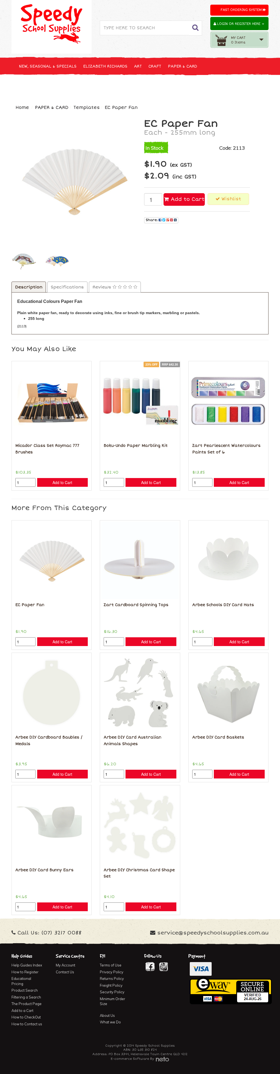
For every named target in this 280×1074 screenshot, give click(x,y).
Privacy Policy (111, 972)
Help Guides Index (26, 965)
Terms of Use (110, 965)
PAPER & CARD (182, 66)
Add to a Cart (22, 1010)
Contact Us (65, 972)
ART (138, 66)
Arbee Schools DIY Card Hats (223, 605)
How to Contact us (26, 1024)
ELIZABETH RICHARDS (105, 66)
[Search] (195, 28)
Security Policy (112, 992)
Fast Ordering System (242, 10)
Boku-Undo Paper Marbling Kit (136, 445)
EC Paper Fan (121, 107)
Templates (86, 107)
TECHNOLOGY (97, 86)
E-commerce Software (130, 1059)
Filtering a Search (26, 997)
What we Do (110, 1022)
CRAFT (154, 66)
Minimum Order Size (112, 1001)
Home (22, 107)
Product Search (24, 990)
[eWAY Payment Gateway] (231, 990)
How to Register (25, 972)
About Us (107, 1015)
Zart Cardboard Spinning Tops (136, 605)
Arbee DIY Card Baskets (218, 737)
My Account (65, 965)
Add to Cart (187, 199)
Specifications (67, 287)
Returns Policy (112, 978)
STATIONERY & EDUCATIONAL (48, 86)
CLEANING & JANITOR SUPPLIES (149, 86)
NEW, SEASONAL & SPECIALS (48, 66)
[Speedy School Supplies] (51, 26)
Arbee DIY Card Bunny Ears (44, 870)
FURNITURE (250, 86)
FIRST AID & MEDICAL (210, 86)
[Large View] (23, 260)
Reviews (102, 287)
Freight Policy (111, 985)
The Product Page (26, 1003)
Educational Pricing (21, 981)
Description (28, 287)
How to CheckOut (26, 1017)
